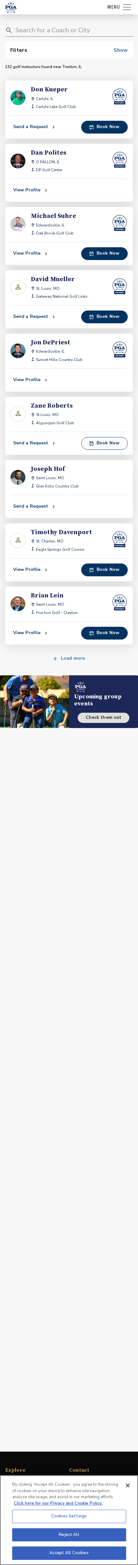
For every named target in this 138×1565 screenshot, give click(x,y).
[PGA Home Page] (11, 7)
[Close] (128, 1485)
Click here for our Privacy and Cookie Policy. (58, 1503)
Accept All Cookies (68, 1553)
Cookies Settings (69, 1516)
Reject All (69, 1535)
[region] (69, 1520)
